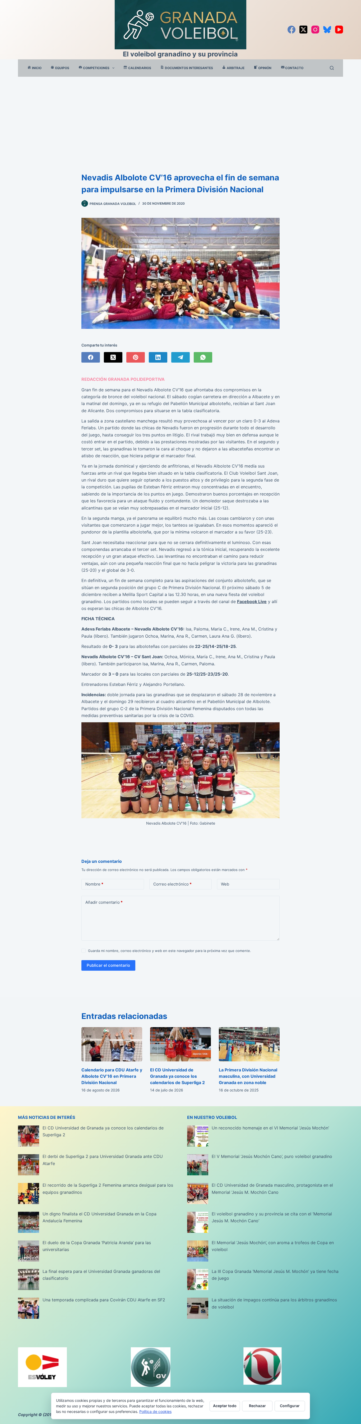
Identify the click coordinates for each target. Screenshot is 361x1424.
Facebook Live (252, 601)
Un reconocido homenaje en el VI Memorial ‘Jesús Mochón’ (270, 1127)
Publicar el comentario (108, 965)
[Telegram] (180, 357)
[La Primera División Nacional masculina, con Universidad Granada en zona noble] (249, 1044)
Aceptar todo (225, 1405)
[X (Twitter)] (303, 29)
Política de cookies (155, 1411)
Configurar (290, 1405)
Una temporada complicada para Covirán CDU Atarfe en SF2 (104, 1299)
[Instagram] (315, 29)
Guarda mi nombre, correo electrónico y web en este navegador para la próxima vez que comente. (169, 951)
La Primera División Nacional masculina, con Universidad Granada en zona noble (248, 1076)
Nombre (94, 884)
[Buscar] (332, 68)
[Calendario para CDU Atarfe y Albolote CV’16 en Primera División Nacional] (111, 1044)
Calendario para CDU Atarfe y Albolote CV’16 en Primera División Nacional (111, 1076)
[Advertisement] (180, 116)
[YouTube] (339, 29)
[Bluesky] (327, 29)
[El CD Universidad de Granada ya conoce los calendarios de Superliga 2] (180, 1044)
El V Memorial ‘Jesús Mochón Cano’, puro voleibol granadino (272, 1156)
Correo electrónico (172, 884)
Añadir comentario (104, 902)
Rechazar (257, 1405)
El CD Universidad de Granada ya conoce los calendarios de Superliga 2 (177, 1076)
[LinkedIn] (158, 357)
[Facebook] (291, 29)
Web (225, 884)
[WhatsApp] (203, 357)
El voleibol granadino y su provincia (180, 54)
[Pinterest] (135, 357)
